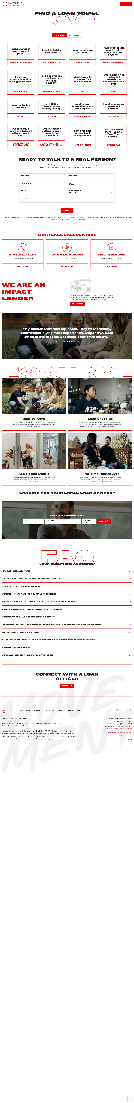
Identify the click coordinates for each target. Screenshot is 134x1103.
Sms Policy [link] (38, 710)
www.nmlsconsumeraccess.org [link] (13, 734)
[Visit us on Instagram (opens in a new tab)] (117, 710)
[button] (104, 521)
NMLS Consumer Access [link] (55, 710)
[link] (12, 4)
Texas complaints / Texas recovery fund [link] (119, 732)
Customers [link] (83, 4)
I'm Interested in (75, 190)
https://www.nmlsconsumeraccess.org (118, 728)
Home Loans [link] (71, 4)
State (71, 183)
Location (50, 520)
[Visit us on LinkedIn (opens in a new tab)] (122, 710)
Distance (87, 520)
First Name (25, 175)
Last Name (73, 175)
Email (23, 190)
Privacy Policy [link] (24, 710)
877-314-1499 (115, 724)
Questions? (25, 198)
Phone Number (26, 183)
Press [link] (70, 710)
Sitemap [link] (129, 739)
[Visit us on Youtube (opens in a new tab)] (126, 710)
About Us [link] (59, 4)
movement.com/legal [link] (59, 734)
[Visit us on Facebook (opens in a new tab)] (130, 710)
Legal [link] (12, 710)
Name (26, 520)
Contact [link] (95, 4)
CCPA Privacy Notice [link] (125, 736)
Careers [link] (48, 4)
